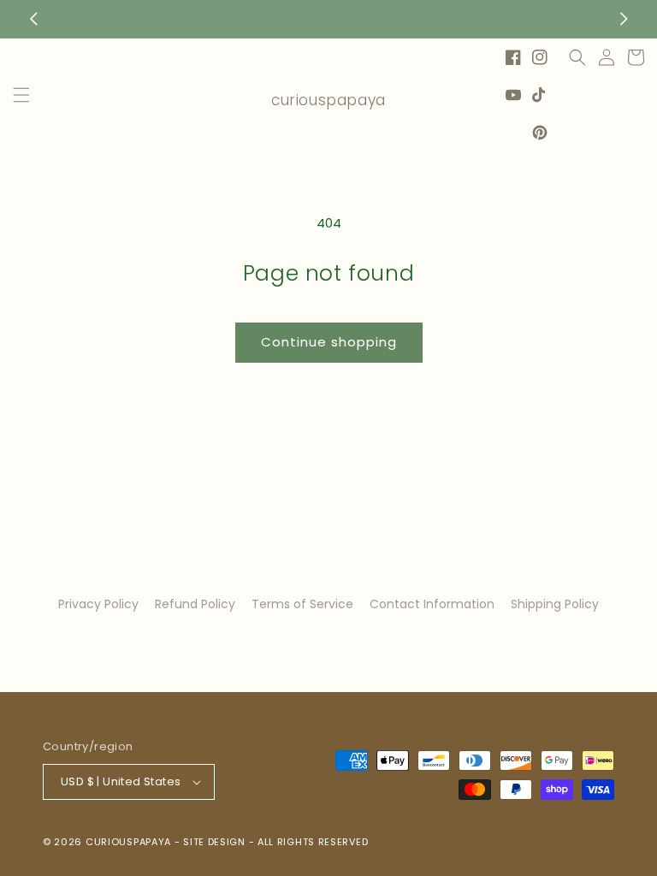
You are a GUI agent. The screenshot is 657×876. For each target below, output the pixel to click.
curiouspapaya (128, 842)
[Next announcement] (623, 19)
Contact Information (432, 604)
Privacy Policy (98, 604)
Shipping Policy (555, 604)
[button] (21, 95)
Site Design (214, 842)
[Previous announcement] (33, 19)
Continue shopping (329, 342)
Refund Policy (195, 604)
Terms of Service (302, 604)
